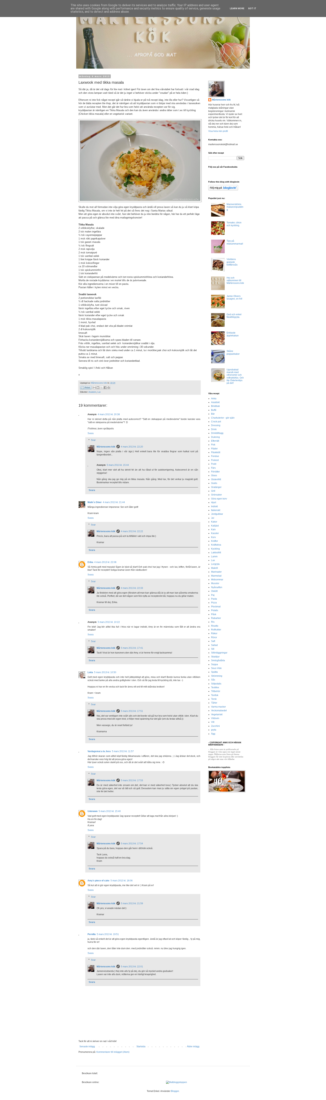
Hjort (213, 502)
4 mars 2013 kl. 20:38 (109, 414)
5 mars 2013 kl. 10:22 (109, 622)
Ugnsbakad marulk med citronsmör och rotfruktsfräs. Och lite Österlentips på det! (235, 376)
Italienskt (215, 510)
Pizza (214, 602)
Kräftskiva (216, 544)
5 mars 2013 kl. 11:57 (123, 751)
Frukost (215, 460)
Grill (213, 491)
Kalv (213, 529)
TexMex (215, 687)
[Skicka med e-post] (94, 387)
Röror (214, 637)
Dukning (215, 437)
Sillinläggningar (219, 652)
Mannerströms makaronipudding (235, 207)
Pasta (214, 599)
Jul (212, 518)
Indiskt (214, 506)
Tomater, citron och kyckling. (234, 224)
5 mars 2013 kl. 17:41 (132, 648)
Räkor (214, 633)
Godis (214, 483)
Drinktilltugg (217, 433)
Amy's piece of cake (98, 880)
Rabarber (216, 618)
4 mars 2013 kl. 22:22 (132, 531)
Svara (91, 433)
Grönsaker (216, 494)
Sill (212, 649)
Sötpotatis (216, 683)
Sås (213, 679)
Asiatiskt (92, 392)
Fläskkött (215, 452)
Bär (213, 414)
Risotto (214, 626)
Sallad (214, 645)
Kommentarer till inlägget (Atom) (112, 1052)
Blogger (175, 1091)
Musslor (215, 583)
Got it (252, 8)
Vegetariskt (216, 714)
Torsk (214, 699)
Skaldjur (215, 656)
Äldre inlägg (193, 1046)
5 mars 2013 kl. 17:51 (132, 711)
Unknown (93, 811)
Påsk (213, 614)
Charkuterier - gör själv (223, 417)
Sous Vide (216, 668)
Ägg (213, 733)
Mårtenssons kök (106, 446)
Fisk (213, 444)
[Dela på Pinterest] (109, 387)
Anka (213, 398)
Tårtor (214, 702)
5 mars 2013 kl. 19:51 (108, 934)
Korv (213, 537)
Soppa (214, 664)
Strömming (216, 676)
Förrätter (215, 471)
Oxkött (214, 591)
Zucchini (215, 726)
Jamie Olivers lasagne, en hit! (234, 297)
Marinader (216, 572)
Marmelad (216, 575)
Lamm (214, 556)
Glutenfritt (216, 479)
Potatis (214, 610)
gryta (213, 729)
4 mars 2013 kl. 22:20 (132, 446)
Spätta (214, 672)
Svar (93, 440)
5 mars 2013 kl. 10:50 (105, 672)
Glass (214, 475)
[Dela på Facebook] (105, 387)
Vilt (212, 722)
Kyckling (215, 548)
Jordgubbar (217, 514)
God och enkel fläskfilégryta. (234, 315)
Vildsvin (215, 718)
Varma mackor (218, 706)
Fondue (215, 456)
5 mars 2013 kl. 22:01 (132, 966)
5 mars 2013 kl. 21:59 (132, 903)
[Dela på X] (101, 387)
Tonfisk (214, 695)
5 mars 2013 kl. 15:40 (110, 811)
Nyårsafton (216, 587)
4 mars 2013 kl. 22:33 (132, 588)
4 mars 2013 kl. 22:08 (105, 562)
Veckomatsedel (219, 710)
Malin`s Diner (95, 502)
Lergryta (215, 564)
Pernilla (92, 934)
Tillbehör (215, 691)
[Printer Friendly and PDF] (86, 388)
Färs (213, 468)
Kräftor (214, 541)
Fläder (214, 448)
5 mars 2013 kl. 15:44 (118, 465)
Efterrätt (215, 441)
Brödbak (215, 406)
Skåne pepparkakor (233, 352)
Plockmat (216, 606)
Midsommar (217, 579)
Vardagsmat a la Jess (99, 751)
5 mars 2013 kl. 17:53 (132, 780)
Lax (99, 392)
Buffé (213, 410)
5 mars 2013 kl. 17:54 (132, 843)
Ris (213, 622)
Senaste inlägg (87, 1046)
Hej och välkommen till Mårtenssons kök (235, 280)
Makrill (214, 568)
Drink (214, 429)
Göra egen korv (219, 498)
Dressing (215, 425)
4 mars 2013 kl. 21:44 (114, 502)
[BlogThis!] (98, 387)
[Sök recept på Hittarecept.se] (176, 1082)
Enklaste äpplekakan (233, 334)
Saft (213, 641)
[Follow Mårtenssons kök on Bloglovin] (223, 189)
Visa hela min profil (218, 131)
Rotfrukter (216, 629)
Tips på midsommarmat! (235, 242)
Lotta (90, 672)
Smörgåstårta (218, 660)
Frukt (213, 464)
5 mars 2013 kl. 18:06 (122, 880)
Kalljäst (215, 525)
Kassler (215, 533)
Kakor (214, 521)
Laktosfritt (216, 552)
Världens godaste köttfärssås (232, 262)
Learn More (237, 8)
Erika (90, 562)
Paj (213, 595)
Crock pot (216, 421)
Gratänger (216, 487)
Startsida (140, 1046)
